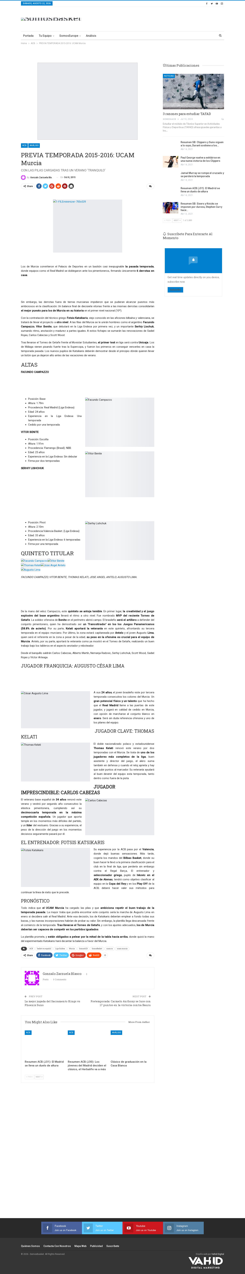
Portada (28, 35)
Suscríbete (112, 1246)
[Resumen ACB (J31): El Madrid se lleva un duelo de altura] (45, 1044)
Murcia (72, 948)
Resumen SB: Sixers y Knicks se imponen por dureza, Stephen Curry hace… (201, 207)
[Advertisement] (158, 18)
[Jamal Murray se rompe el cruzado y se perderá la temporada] (170, 177)
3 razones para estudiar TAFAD (187, 114)
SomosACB (83, 948)
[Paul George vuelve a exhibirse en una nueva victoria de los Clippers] (170, 161)
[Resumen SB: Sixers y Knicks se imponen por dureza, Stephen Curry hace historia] (170, 207)
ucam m (109, 948)
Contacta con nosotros (57, 1246)
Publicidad (96, 1246)
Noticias (169, 76)
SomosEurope (68, 35)
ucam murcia (122, 948)
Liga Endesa (60, 948)
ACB (24, 145)
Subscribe (175, 289)
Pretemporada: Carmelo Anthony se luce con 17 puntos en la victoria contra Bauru (121, 1003)
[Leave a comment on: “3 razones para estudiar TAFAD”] (222, 119)
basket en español (44, 948)
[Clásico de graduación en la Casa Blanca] (130, 1044)
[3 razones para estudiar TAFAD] (193, 91)
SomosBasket (97, 948)
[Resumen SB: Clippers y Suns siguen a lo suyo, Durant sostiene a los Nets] (170, 146)
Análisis (91, 35)
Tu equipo (45, 35)
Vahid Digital (217, 1254)
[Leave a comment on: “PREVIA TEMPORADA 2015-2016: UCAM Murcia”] (150, 186)
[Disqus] (87, 1155)
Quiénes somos (30, 1246)
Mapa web (80, 1246)
